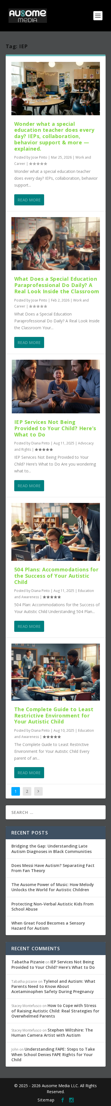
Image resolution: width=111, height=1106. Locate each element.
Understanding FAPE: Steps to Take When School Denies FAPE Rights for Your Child (53, 1054)
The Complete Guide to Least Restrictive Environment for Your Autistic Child (54, 715)
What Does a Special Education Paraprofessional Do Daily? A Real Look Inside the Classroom (56, 285)
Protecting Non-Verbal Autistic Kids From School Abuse (52, 906)
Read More (29, 200)
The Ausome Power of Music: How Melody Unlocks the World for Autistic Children (52, 887)
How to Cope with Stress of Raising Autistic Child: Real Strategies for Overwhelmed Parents (55, 1010)
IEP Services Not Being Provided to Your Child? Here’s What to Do (55, 428)
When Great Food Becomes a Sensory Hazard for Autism (48, 925)
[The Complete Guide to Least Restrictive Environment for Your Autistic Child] (55, 672)
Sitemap (46, 1100)
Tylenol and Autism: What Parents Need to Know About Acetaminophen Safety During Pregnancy (53, 986)
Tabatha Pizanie (27, 962)
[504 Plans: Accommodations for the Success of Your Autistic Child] (55, 532)
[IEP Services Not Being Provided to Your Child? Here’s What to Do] (55, 386)
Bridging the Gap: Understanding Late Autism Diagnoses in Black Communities (51, 848)
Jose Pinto (39, 157)
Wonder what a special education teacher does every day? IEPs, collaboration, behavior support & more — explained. (54, 136)
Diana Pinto (40, 443)
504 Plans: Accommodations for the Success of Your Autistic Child (56, 575)
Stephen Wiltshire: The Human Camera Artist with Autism (52, 1032)
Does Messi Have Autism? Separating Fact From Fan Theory (52, 868)
